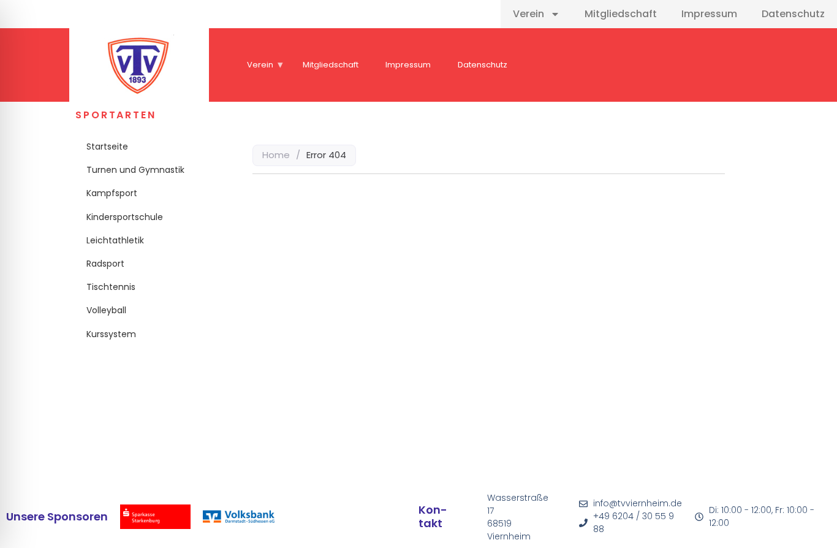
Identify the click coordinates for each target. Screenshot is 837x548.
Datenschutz (793, 14)
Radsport (105, 263)
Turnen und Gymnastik (135, 170)
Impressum (709, 14)
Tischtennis (110, 287)
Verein (528, 14)
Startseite (107, 146)
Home (276, 154)
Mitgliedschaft (621, 14)
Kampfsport (111, 193)
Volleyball (106, 310)
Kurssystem (111, 334)
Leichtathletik (115, 240)
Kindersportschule (124, 217)
